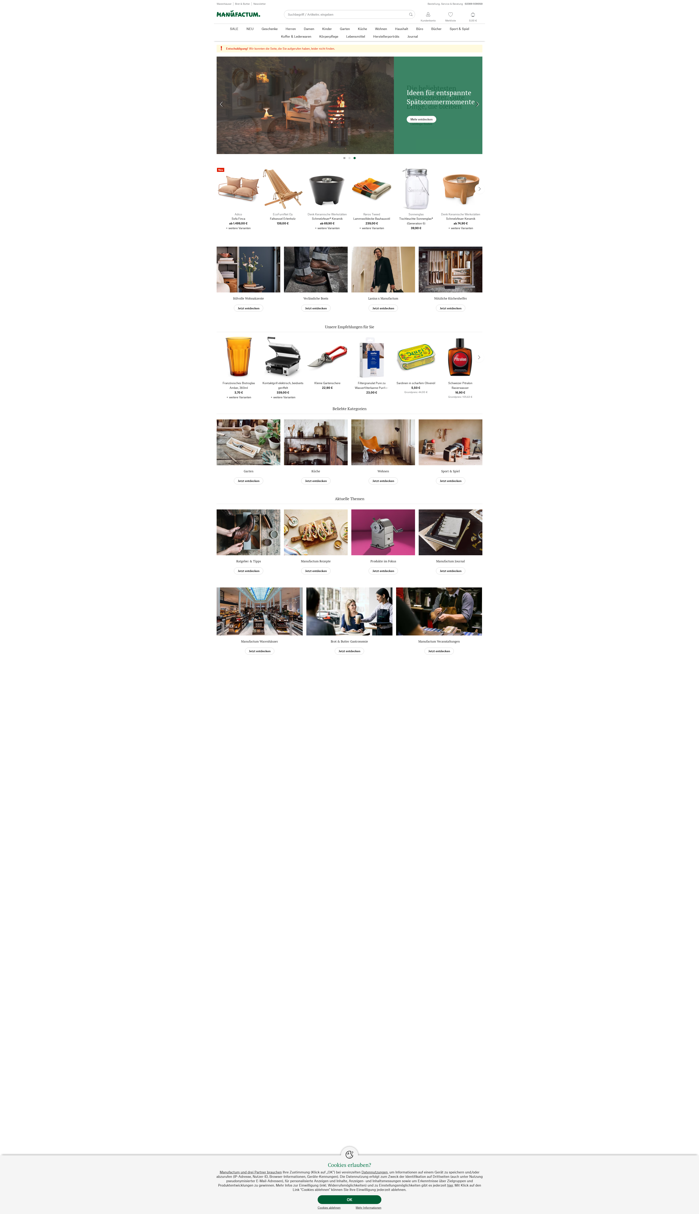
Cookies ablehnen (329, 1207)
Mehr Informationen (368, 1207)
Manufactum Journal (450, 561)
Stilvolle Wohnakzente (248, 298)
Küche (315, 471)
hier (450, 1185)
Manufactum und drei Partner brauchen (251, 1172)
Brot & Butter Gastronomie (349, 641)
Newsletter (259, 3)
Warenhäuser (224, 3)
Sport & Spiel (450, 471)
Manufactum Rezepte (316, 561)
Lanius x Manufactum (383, 298)
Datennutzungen (375, 1172)
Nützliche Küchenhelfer (450, 298)
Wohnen (383, 471)
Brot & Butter (242, 3)
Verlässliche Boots (315, 298)
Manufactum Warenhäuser (259, 641)
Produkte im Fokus (383, 561)
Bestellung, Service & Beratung (455, 3)
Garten (248, 471)
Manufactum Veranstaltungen (439, 641)
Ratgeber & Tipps (248, 561)
